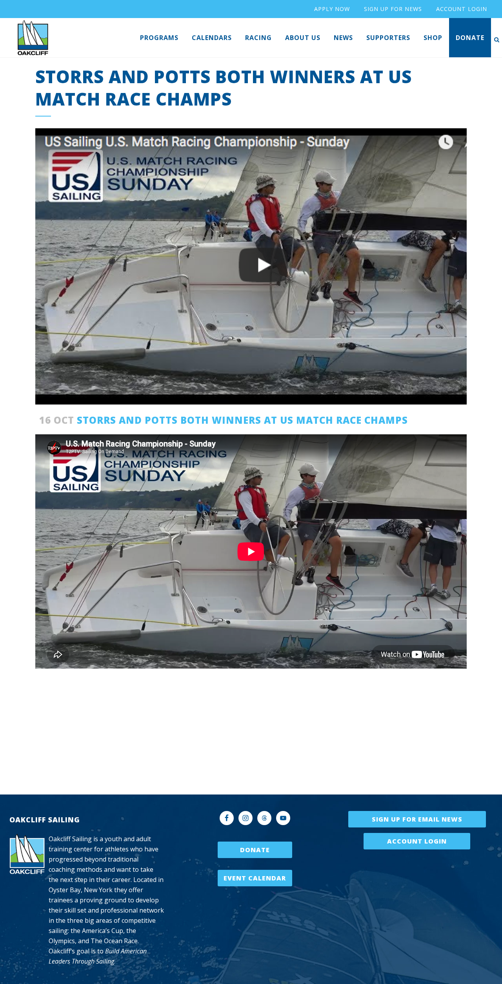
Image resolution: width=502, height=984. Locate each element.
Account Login (417, 841)
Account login (461, 9)
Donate (255, 850)
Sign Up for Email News (417, 819)
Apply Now (332, 9)
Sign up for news (393, 9)
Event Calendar (255, 878)
